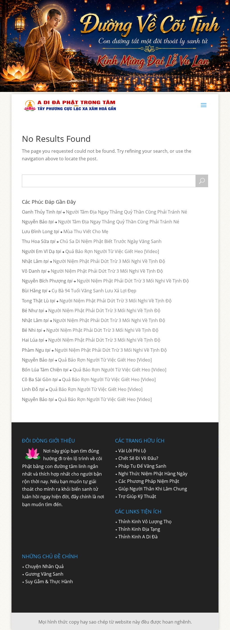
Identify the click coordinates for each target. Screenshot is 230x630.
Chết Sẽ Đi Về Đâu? (138, 458)
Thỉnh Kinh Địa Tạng (139, 529)
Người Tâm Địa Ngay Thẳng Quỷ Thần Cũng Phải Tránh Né (126, 212)
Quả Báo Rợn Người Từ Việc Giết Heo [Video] (112, 251)
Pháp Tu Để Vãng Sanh (142, 466)
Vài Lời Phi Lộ (132, 451)
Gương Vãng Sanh (44, 574)
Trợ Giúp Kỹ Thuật (137, 496)
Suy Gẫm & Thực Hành (49, 581)
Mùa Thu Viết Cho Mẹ (85, 231)
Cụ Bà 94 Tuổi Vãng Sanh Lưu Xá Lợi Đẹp (94, 291)
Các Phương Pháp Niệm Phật (148, 481)
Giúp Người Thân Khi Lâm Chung (152, 489)
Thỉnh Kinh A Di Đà (138, 537)
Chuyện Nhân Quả (44, 566)
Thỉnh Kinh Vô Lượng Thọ (145, 521)
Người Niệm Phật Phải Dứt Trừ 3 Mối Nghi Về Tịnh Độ (109, 261)
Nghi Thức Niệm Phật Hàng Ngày (152, 474)
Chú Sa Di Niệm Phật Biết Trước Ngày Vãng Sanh (111, 241)
